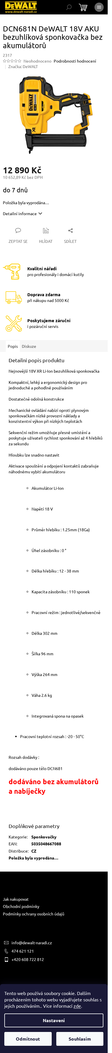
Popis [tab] (13, 346)
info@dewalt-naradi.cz (31, 942)
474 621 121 (22, 950)
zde (77, 1006)
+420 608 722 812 (27, 959)
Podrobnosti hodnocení (75, 60)
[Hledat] (69, 7)
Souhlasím (80, 1039)
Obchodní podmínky (21, 906)
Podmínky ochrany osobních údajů (33, 913)
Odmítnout (28, 1039)
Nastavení (54, 1020)
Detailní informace (20, 213)
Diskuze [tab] (29, 346)
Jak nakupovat (16, 899)
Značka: (23, 66)
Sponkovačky (44, 836)
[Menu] (99, 7)
